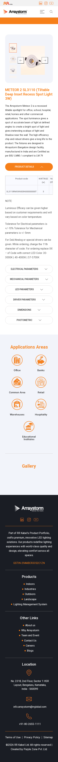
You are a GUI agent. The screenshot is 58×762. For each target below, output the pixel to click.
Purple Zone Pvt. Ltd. (35, 749)
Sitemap (48, 737)
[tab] (29, 167)
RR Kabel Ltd (21, 744)
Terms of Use (13, 737)
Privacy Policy (32, 737)
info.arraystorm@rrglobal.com (29, 706)
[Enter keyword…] (51, 11)
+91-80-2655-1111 (30, 724)
